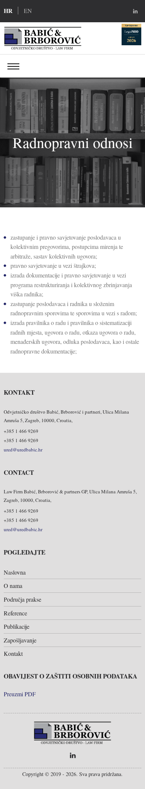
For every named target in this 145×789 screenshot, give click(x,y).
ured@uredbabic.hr (23, 449)
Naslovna (15, 572)
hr (8, 10)
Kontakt (13, 653)
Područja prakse (22, 599)
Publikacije (16, 626)
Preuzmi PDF (20, 694)
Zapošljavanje (20, 640)
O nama (13, 585)
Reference (15, 613)
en (28, 10)
